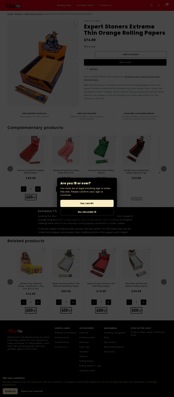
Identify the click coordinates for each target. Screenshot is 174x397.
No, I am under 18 (87, 212)
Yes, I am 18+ (87, 203)
